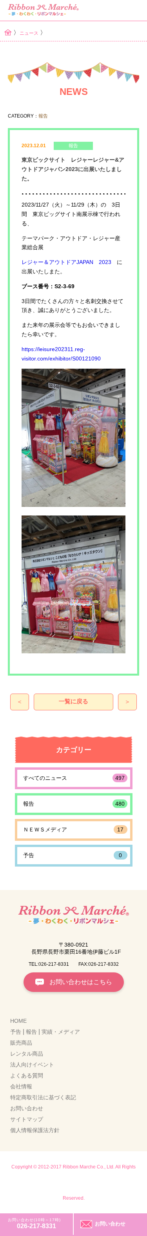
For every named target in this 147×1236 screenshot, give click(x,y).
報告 (74, 804)
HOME (18, 1021)
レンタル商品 (26, 1054)
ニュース (29, 33)
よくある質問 (26, 1075)
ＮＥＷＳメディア (73, 829)
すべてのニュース (74, 778)
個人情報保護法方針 (35, 1130)
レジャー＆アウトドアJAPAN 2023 (66, 262)
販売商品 (21, 1043)
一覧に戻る (73, 701)
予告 (72, 855)
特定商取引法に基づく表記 (43, 1097)
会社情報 (21, 1086)
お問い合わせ (26, 1108)
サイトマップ (26, 1119)
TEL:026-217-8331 (49, 964)
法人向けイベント (32, 1064)
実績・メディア (61, 1032)
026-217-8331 (36, 1226)
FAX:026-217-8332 (98, 964)
